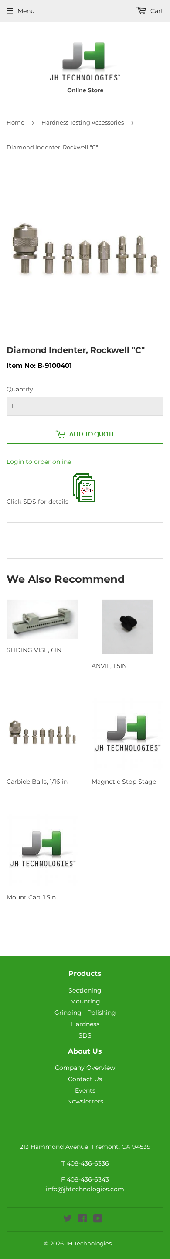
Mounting (85, 1001)
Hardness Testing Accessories (82, 122)
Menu (25, 11)
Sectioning (85, 990)
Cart (156, 11)
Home (15, 122)
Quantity (20, 389)
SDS (85, 1035)
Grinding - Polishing (85, 1013)
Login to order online (39, 462)
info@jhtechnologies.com (85, 1189)
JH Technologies (88, 1243)
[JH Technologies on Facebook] (82, 1220)
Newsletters (85, 1101)
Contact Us (85, 1079)
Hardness (85, 1024)
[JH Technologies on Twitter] (67, 1220)
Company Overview (85, 1068)
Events (85, 1090)
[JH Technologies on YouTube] (97, 1220)
